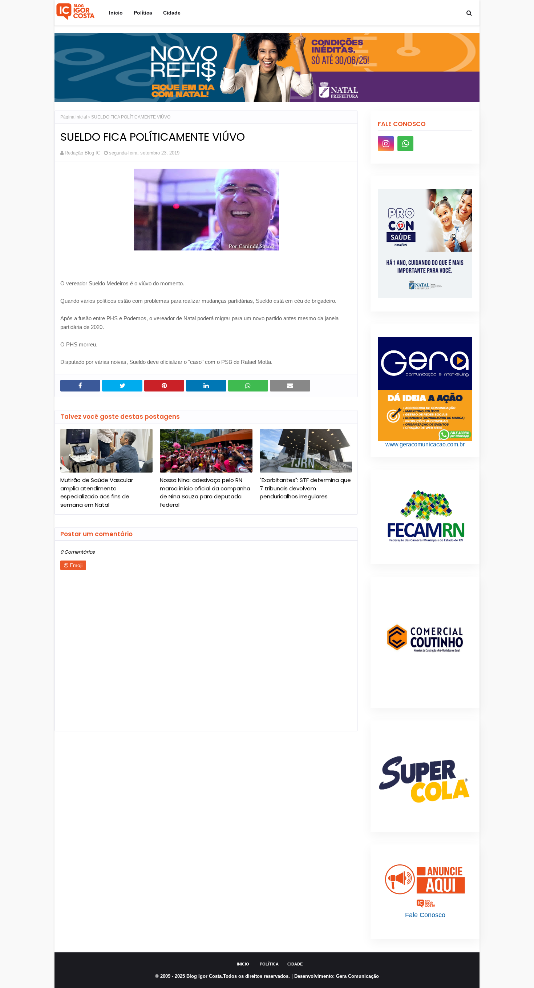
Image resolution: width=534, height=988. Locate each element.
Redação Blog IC (82, 153)
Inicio (243, 964)
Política (269, 964)
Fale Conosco (425, 915)
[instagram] (386, 143)
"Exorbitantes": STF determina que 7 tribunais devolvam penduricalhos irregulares (305, 488)
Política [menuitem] (143, 13)
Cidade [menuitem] (172, 13)
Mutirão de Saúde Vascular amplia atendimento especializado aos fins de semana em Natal (96, 492)
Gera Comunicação (357, 976)
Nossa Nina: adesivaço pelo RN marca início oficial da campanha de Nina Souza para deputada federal (205, 492)
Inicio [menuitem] (116, 13)
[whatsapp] (405, 143)
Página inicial (73, 117)
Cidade (295, 964)
